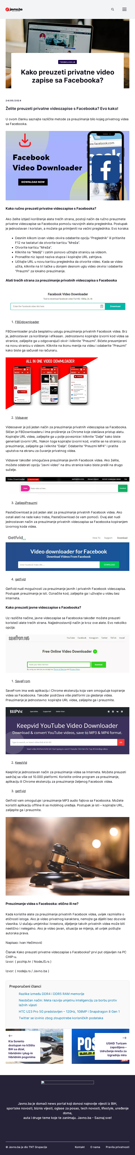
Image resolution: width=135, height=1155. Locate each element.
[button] (112, 9)
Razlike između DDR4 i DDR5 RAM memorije (51, 994)
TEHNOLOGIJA (67, 62)
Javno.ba (40, 971)
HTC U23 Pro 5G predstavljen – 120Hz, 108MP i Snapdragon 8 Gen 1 (69, 1011)
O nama (95, 1147)
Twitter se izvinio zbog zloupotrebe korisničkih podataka (61, 1018)
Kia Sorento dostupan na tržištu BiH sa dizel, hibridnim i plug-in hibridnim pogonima (21, 1049)
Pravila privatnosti (117, 1147)
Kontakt (80, 1147)
